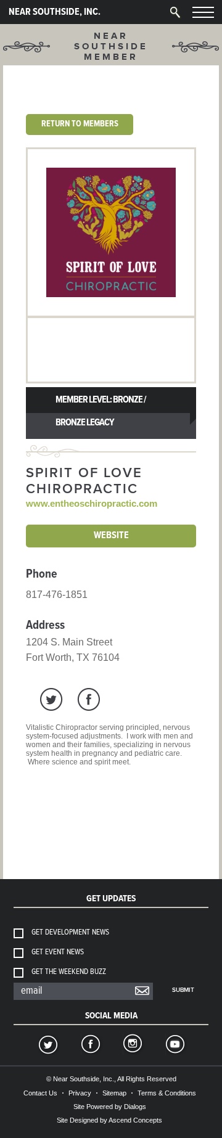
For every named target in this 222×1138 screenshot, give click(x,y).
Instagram (132, 1045)
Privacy (79, 1093)
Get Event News (57, 952)
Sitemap (114, 1093)
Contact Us (40, 1093)
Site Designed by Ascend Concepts (109, 1120)
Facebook (90, 1045)
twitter (51, 699)
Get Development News (70, 932)
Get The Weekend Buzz (68, 972)
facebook (88, 699)
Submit (183, 990)
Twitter (47, 1045)
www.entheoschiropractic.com (91, 503)
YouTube (174, 1045)
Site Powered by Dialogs (109, 1106)
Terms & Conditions (167, 1093)
